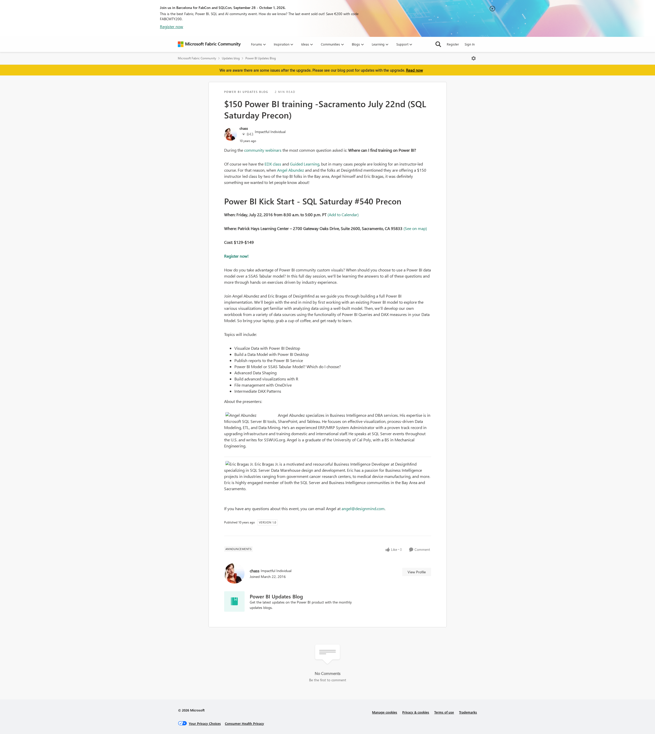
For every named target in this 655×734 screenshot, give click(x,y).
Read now (414, 70)
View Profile (417, 571)
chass (243, 128)
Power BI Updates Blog (260, 58)
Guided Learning (304, 164)
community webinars (262, 150)
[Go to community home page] (209, 44)
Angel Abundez (290, 170)
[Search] (438, 44)
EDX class (273, 164)
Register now (171, 26)
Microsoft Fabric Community (197, 58)
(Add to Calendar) (343, 214)
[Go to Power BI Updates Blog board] (234, 601)
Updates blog (231, 58)
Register (453, 44)
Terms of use (444, 712)
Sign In (470, 44)
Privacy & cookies (415, 712)
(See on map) (415, 228)
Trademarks (468, 712)
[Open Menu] (473, 58)
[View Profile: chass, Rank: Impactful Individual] (230, 134)
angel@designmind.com (363, 508)
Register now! (236, 256)
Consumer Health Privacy (244, 723)
